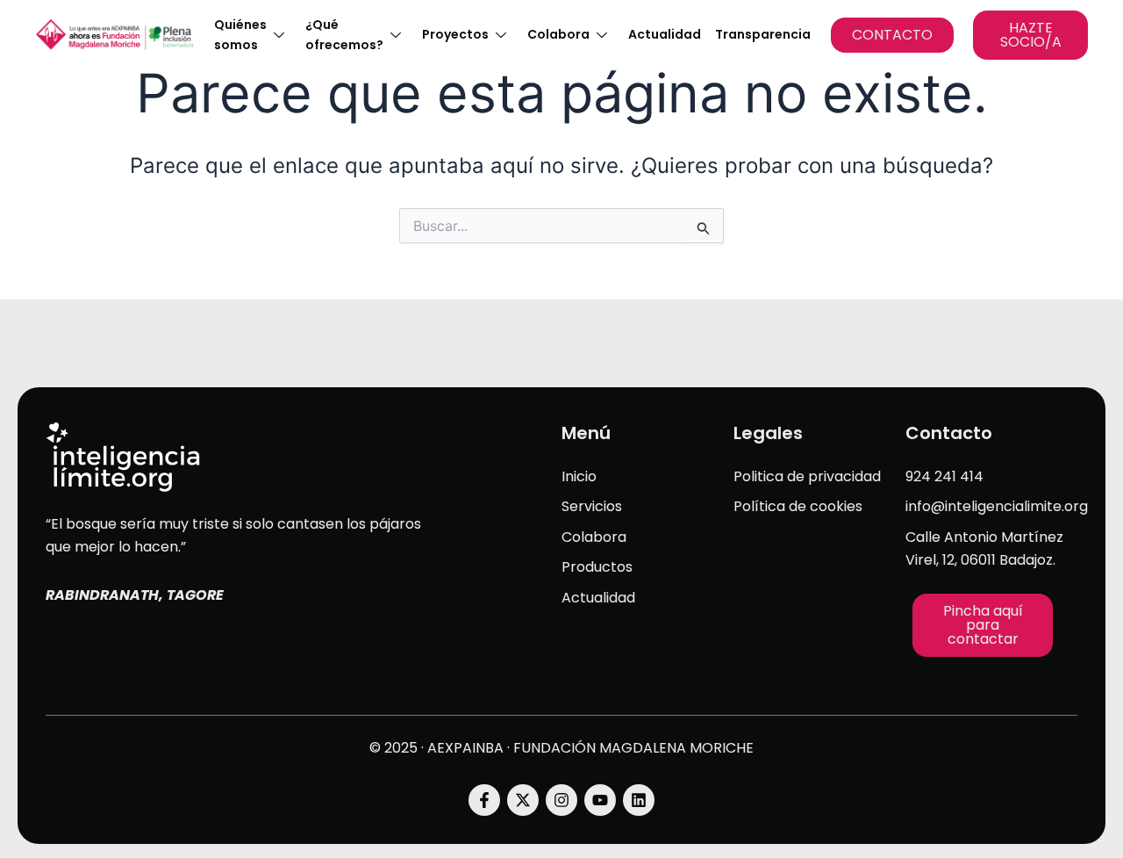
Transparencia (763, 34)
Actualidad (664, 34)
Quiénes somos (240, 35)
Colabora (558, 34)
